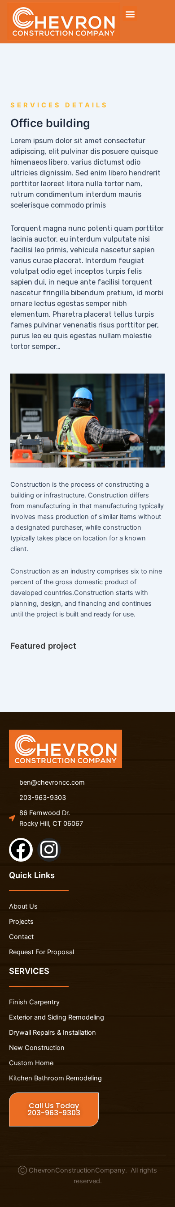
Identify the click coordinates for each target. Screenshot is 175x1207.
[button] (129, 13)
